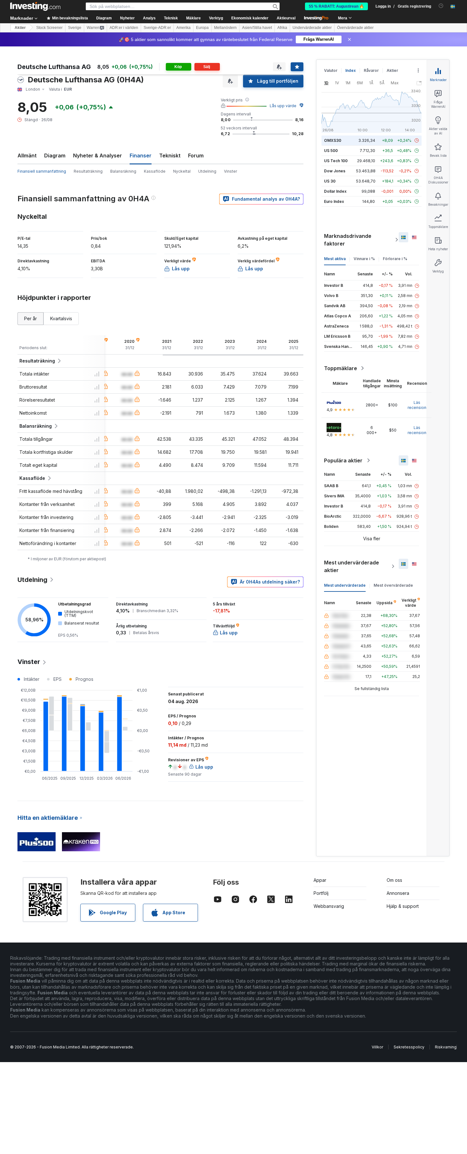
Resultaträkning (88, 171)
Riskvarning (446, 1047)
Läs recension (417, 405)
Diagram (54, 155)
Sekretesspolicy (409, 1047)
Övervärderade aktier (355, 27)
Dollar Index (335, 191)
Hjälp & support (403, 906)
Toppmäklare (340, 368)
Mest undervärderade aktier (351, 566)
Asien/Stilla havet (257, 27)
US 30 (329, 181)
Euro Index (334, 201)
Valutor (330, 70)
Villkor (377, 1047)
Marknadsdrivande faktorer (347, 240)
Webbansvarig (329, 906)
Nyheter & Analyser (97, 155)
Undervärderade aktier (312, 27)
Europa (202, 27)
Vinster (230, 171)
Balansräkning (123, 171)
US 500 (331, 150)
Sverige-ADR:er (157, 27)
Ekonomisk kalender (249, 18)
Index (350, 70)
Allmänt (27, 155)
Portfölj (321, 893)
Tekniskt (169, 155)
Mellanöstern (225, 27)
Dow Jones (334, 171)
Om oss (394, 880)
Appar (320, 880)
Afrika (282, 27)
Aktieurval (286, 18)
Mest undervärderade (345, 585)
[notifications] (441, 6)
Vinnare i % (364, 258)
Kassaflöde (155, 171)
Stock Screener (49, 27)
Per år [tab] (30, 318)
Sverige (74, 27)
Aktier (20, 27)
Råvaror (371, 70)
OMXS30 (332, 140)
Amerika (183, 27)
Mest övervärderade (393, 585)
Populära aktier (343, 460)
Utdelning (207, 171)
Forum (196, 155)
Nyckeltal (182, 171)
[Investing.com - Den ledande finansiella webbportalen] (35, 6)
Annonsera (398, 893)
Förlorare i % (395, 258)
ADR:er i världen (124, 27)
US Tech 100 (336, 160)
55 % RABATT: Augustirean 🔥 (336, 6)
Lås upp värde (283, 105)
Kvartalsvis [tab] (61, 318)
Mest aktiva (335, 258)
